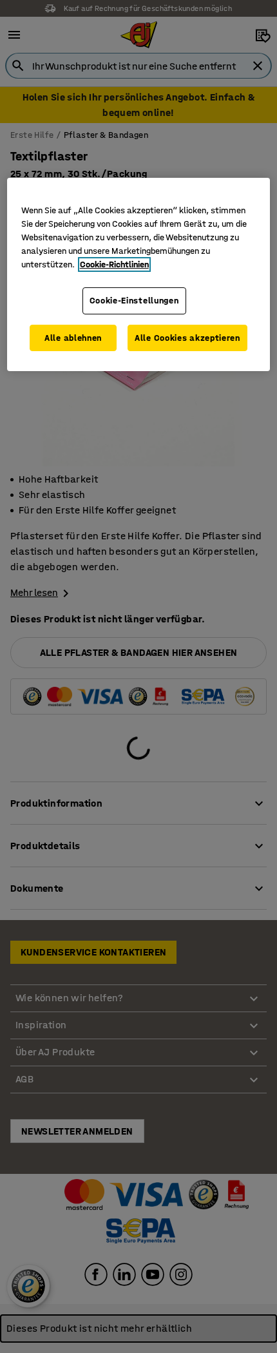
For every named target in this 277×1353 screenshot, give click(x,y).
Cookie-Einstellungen (134, 300)
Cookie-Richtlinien (114, 264)
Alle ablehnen (73, 337)
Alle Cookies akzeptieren (187, 337)
